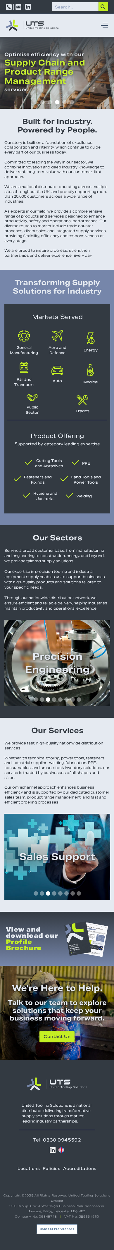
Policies (51, 1169)
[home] (32, 25)
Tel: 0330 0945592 (57, 1140)
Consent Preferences (57, 1229)
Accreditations (79, 1169)
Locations (29, 1169)
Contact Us (57, 1037)
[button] (103, 25)
